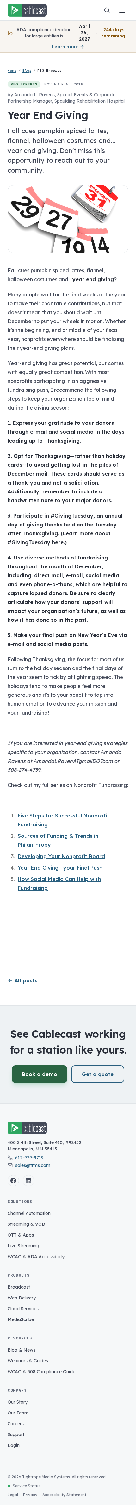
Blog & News (21, 1350)
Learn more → (68, 47)
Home (12, 70)
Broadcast (19, 1287)
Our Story (18, 1402)
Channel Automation (29, 1213)
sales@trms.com (32, 1165)
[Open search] (107, 10)
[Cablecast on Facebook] (13, 1180)
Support (16, 1434)
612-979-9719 (29, 1158)
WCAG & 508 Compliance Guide (41, 1371)
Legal (13, 1494)
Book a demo (39, 1074)
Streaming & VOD (26, 1224)
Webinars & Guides (28, 1361)
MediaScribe (21, 1319)
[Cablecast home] (27, 10)
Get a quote (98, 1074)
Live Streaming (23, 1246)
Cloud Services (23, 1309)
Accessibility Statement (64, 1494)
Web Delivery (22, 1298)
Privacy (30, 1494)
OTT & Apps (21, 1235)
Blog (26, 70)
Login (14, 1445)
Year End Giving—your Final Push (61, 867)
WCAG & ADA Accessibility (36, 1256)
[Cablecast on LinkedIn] (28, 1180)
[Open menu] (122, 10)
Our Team (18, 1413)
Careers (16, 1424)
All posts (26, 980)
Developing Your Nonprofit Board (61, 856)
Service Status (26, 1485)
